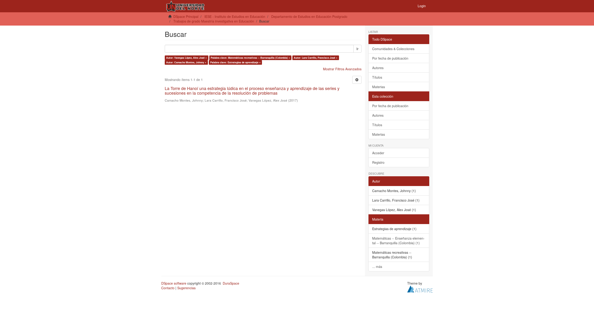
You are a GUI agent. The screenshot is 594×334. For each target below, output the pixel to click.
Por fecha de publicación (390, 58)
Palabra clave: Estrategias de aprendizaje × (235, 62)
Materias (378, 86)
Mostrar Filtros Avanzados (342, 69)
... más (377, 266)
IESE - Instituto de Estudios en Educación (234, 16)
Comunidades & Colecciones (393, 48)
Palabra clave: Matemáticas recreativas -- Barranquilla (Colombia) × (250, 57)
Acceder (378, 153)
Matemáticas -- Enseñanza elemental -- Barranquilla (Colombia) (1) (398, 240)
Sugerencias (186, 288)
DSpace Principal (185, 16)
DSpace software (173, 283)
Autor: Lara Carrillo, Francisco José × (315, 57)
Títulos (377, 77)
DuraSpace (231, 283)
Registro (378, 162)
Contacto (167, 288)
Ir (357, 48)
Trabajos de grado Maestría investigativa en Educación (213, 21)
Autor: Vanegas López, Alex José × (186, 57)
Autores (378, 67)
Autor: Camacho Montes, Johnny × (186, 62)
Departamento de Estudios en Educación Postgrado (309, 16)
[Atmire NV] (420, 288)
